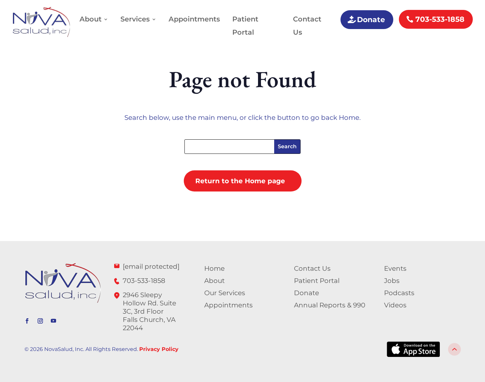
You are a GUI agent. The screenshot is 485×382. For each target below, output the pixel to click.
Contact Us (307, 25)
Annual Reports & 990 (329, 305)
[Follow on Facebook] (27, 321)
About (91, 19)
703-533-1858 (440, 19)
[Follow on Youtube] (53, 321)
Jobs (392, 281)
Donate (371, 19)
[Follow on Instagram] (40, 321)
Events (395, 268)
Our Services (224, 293)
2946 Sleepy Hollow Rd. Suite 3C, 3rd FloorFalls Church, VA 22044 (149, 311)
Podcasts (399, 293)
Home (214, 268)
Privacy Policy (158, 349)
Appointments (194, 19)
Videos (395, 305)
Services (135, 19)
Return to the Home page (240, 181)
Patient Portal (245, 25)
